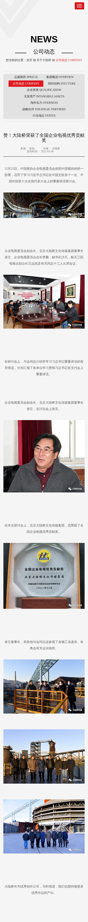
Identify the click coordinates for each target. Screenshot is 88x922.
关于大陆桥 (44, 60)
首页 (29, 60)
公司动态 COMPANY (69, 60)
